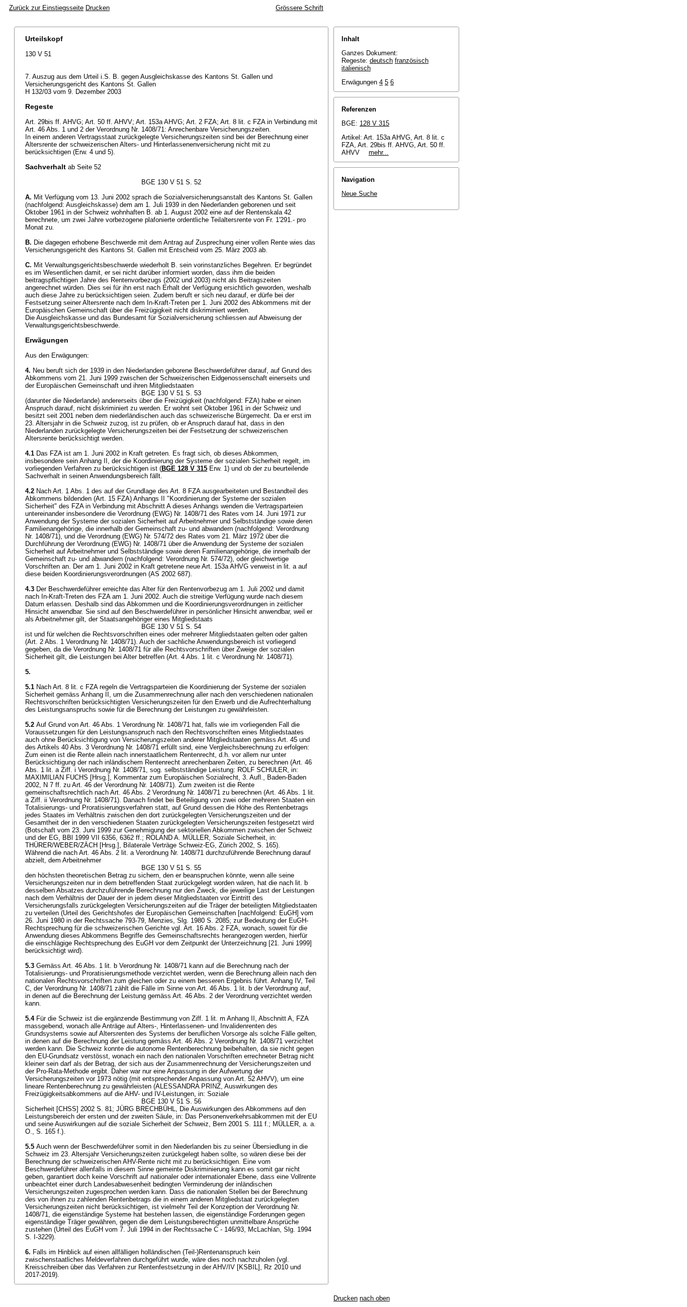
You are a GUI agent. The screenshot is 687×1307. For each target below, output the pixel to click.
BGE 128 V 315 (184, 468)
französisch (411, 60)
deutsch (381, 60)
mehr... (379, 152)
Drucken (97, 8)
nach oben (375, 1298)
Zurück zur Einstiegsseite (46, 8)
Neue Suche (359, 193)
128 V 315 (374, 123)
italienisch (356, 68)
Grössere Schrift (299, 8)
